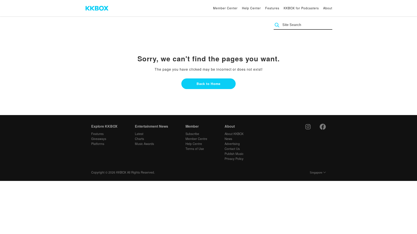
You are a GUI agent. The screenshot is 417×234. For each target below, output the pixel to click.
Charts (139, 138)
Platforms (97, 143)
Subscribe (192, 134)
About (327, 8)
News (228, 138)
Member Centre (196, 138)
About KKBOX (234, 134)
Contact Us (232, 148)
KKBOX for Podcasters (301, 8)
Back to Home (208, 83)
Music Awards (144, 143)
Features (272, 8)
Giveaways (98, 138)
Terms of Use (194, 148)
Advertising (232, 143)
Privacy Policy (234, 158)
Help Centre (193, 143)
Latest (139, 134)
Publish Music (234, 153)
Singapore (316, 172)
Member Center (225, 8)
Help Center (251, 8)
